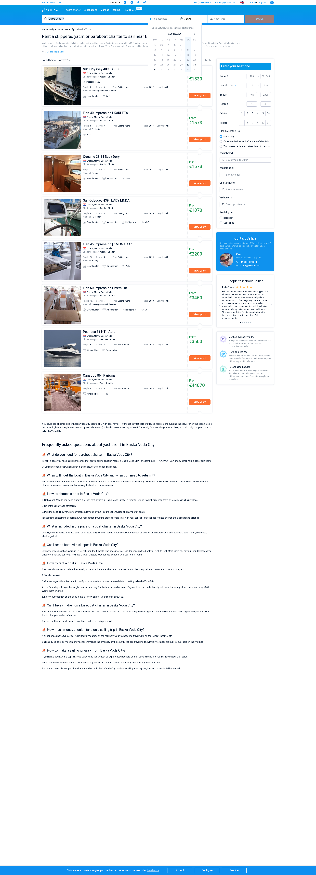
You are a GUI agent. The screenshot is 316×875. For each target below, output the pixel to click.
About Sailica (48, 2)
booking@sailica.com (225, 2)
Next (271, 304)
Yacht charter (73, 9)
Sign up (262, 2)
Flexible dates (245, 131)
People (224, 104)
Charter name (227, 182)
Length (223, 85)
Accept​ (180, 870)
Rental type (226, 212)
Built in (223, 94)
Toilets (223, 122)
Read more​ (153, 870)
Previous (43, 86)
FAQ (61, 2)
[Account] (272, 2)
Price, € (224, 76)
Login (253, 2)
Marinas (105, 9)
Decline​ (234, 870)
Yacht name (226, 197)
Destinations (90, 9)
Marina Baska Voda (56, 52)
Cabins (223, 113)
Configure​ (207, 870)
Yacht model (227, 168)
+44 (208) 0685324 (202, 2)
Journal (116, 9)
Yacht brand (226, 153)
